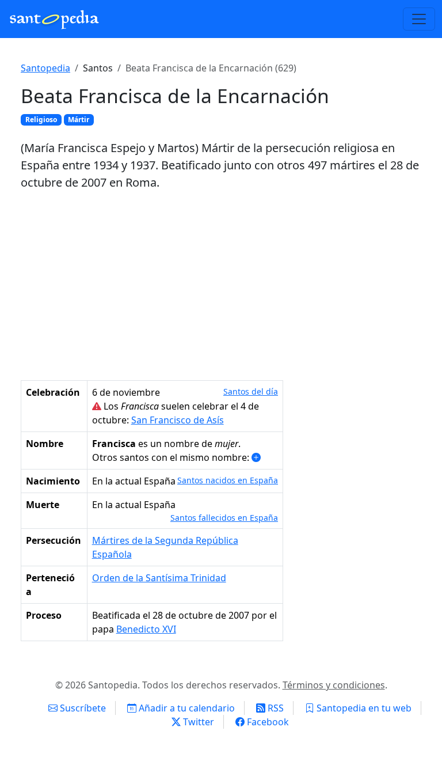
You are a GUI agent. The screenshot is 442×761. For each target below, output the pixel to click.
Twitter (197, 721)
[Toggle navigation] (419, 19)
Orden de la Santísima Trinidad (159, 577)
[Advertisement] (221, 285)
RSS (274, 708)
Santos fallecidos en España (224, 517)
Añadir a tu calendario (185, 708)
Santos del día (250, 391)
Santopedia (45, 68)
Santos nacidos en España (227, 480)
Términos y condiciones (334, 685)
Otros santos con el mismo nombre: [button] (172, 457)
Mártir (78, 119)
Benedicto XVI (146, 629)
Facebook (267, 721)
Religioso (41, 119)
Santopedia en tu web (362, 708)
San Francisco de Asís (177, 420)
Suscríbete (82, 708)
